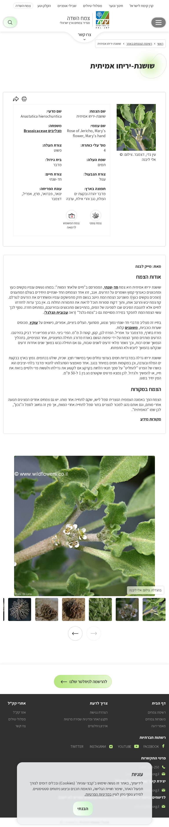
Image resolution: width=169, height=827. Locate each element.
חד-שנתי (111, 287)
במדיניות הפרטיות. (98, 794)
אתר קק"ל (19, 712)
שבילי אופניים (66, 5)
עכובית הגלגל (56, 312)
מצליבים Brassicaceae (43, 130)
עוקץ (34, 322)
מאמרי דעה (158, 726)
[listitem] (84, 526)
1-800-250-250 (152, 767)
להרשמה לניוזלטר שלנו (88, 683)
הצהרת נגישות (99, 712)
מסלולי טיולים (92, 5)
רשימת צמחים (157, 712)
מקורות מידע (150, 419)
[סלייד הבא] (75, 633)
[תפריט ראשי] (158, 22)
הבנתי (82, 808)
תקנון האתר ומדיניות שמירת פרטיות (86, 719)
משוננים (131, 327)
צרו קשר (84, 34)
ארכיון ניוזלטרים (98, 726)
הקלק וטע (44, 5)
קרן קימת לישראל (141, 5)
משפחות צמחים (155, 719)
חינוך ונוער (116, 5)
